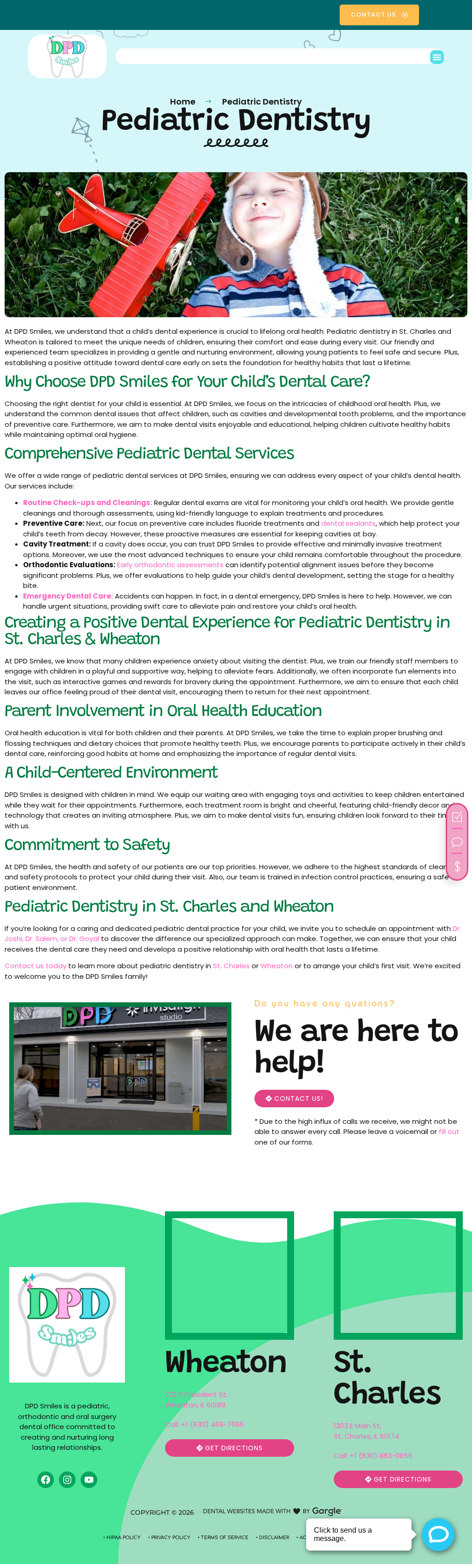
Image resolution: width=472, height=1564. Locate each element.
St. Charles (231, 966)
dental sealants (348, 523)
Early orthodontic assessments (169, 565)
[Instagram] (67, 1479)
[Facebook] (45, 1479)
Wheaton (276, 966)
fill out (449, 1131)
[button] (437, 57)
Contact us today (35, 966)
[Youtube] (89, 1479)
